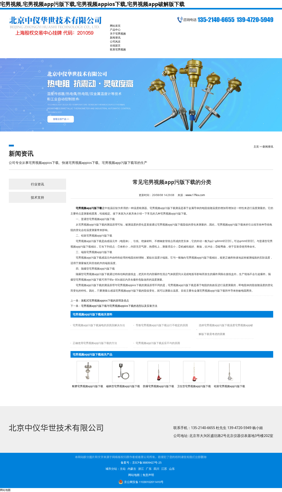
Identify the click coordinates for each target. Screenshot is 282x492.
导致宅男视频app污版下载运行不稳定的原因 (162, 325)
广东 (149, 469)
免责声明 (148, 475)
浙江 (141, 469)
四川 (156, 469)
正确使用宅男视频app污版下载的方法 (95, 343)
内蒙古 (132, 469)
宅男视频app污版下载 (89, 208)
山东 (172, 469)
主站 (123, 469)
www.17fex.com (195, 195)
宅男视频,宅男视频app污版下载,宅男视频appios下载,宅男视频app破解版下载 (92, 3)
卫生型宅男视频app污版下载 (194, 386)
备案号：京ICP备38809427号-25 (141, 462)
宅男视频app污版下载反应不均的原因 (158, 343)
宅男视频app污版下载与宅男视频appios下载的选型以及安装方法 (119, 306)
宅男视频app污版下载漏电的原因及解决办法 (99, 325)
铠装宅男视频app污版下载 (229, 386)
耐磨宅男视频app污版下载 (87, 386)
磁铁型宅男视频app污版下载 (123, 386)
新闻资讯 (268, 146)
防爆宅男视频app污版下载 (158, 386)
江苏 (164, 469)
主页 (256, 146)
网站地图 (134, 475)
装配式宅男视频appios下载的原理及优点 (105, 300)
